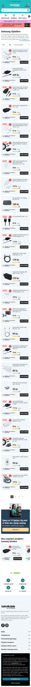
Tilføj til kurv (24, 62)
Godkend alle (15, 679)
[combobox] (15, 10)
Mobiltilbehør (14, 18)
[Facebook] (3, 625)
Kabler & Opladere (22, 18)
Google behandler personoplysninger (16, 664)
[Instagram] (7, 625)
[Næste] (29, 16)
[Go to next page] (22, 496)
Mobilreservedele (5, 18)
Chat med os (15, 529)
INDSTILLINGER (15, 683)
